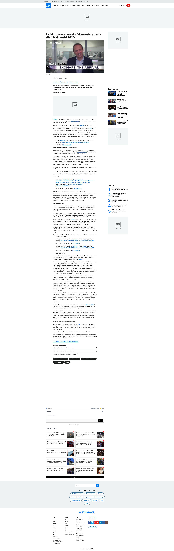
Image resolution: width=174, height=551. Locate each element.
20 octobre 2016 (67, 145)
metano (80, 259)
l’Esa (79, 324)
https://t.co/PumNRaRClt (66, 240)
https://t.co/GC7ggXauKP (75, 184)
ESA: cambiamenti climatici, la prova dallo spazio (63, 351)
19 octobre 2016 (77, 188)
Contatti (78, 531)
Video (102, 5)
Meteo (66, 523)
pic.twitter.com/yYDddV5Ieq (82, 142)
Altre (77, 517)
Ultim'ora (56, 5)
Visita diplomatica (76, 500)
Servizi (66, 517)
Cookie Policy (79, 526)
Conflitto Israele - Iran (77, 493)
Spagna (100, 493)
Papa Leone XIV (88, 497)
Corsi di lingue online (69, 534)
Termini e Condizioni (80, 524)
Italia (87, 503)
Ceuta (80, 497)
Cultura (88, 5)
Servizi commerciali (80, 523)
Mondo (67, 5)
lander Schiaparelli (75, 121)
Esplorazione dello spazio (61, 358)
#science (74, 239)
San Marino (86, 500)
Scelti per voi (113, 89)
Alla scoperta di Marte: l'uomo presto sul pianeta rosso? (65, 354)
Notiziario (67, 521)
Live (128, 5)
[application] (75, 56)
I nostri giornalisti (56, 538)
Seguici (66, 527)
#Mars (84, 239)
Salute (97, 5)
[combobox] (91, 2)
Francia (73, 497)
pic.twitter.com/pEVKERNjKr (63, 185)
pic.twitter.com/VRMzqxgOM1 (86, 240)
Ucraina (95, 500)
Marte (67, 362)
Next (83, 5)
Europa (62, 5)
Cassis (72, 219)
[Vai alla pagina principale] (48, 5)
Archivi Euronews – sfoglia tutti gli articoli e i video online (57, 542)
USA (102, 500)
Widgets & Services (69, 530)
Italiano (46, 1)
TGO (91, 128)
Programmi (55, 536)
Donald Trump (99, 497)
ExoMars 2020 (90, 304)
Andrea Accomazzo (82, 152)
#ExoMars (62, 140)
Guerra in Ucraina (90, 493)
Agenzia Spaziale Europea (89, 358)
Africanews (67, 532)
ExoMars (55, 119)
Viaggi (78, 5)
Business (72, 5)
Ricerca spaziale (58, 362)
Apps (66, 529)
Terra (92, 5)
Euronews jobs (79, 533)
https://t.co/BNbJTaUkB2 (68, 142)
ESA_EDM (75, 180)
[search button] (84, 2)
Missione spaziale (74, 358)
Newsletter (92, 526)
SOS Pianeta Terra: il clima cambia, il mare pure (63, 347)
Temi (54, 517)
